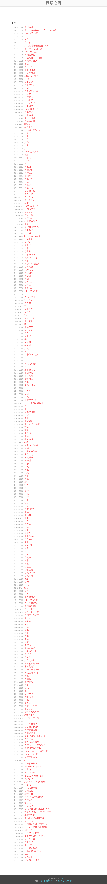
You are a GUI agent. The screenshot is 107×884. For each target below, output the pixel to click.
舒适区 (27, 566)
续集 (26, 499)
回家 (26, 293)
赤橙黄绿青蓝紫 (31, 90)
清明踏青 (28, 805)
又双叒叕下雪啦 (36, 45)
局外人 (27, 390)
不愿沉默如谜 (30, 757)
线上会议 (28, 230)
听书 (26, 260)
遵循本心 (28, 739)
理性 (26, 357)
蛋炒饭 (27, 460)
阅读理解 (28, 327)
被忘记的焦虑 (30, 221)
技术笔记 (61, 881)
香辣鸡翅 (28, 439)
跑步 (26, 542)
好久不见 (28, 299)
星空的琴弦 (29, 190)
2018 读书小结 (31, 599)
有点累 (27, 524)
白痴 (26, 78)
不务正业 (28, 545)
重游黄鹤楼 (29, 648)
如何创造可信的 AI (33, 227)
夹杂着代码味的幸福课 (34, 781)
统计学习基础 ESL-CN (48, 881)
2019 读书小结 (31, 290)
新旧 (26, 481)
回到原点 (28, 790)
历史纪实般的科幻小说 (34, 736)
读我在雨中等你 (31, 672)
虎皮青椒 (28, 454)
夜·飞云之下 (30, 296)
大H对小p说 (29, 778)
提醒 (26, 490)
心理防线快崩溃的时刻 (34, 745)
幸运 (26, 511)
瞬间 (26, 366)
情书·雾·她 (29, 536)
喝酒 (26, 527)
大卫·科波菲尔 (31, 257)
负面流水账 (29, 242)
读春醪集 (28, 681)
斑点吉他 (28, 193)
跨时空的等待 (30, 602)
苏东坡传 (28, 93)
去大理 (27, 302)
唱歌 (26, 633)
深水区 (27, 336)
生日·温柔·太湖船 (32, 424)
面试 (26, 687)
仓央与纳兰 (29, 608)
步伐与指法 (29, 384)
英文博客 (69, 881)
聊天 (26, 581)
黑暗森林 (28, 275)
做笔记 (27, 345)
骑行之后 (28, 172)
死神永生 (28, 269)
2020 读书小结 (31, 206)
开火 (26, 521)
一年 (26, 387)
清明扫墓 (28, 272)
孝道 (26, 548)
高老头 (27, 284)
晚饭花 (27, 702)
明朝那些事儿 (30, 605)
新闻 (26, 393)
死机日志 (28, 187)
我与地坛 (28, 97)
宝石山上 (28, 645)
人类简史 (28, 112)
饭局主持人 (29, 84)
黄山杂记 (28, 696)
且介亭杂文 (29, 103)
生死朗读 (28, 515)
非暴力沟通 (29, 72)
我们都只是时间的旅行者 (35, 824)
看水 (26, 699)
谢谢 (26, 518)
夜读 (26, 639)
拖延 (26, 502)
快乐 (26, 493)
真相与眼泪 (29, 733)
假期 (26, 587)
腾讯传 (27, 184)
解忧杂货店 (29, 839)
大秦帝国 (28, 239)
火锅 (26, 478)
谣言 (26, 360)
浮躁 (26, 496)
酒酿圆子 (28, 457)
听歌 (26, 563)
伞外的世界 (29, 596)
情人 (26, 333)
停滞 (26, 405)
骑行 (26, 551)
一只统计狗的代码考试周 (35, 827)
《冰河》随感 (30, 848)
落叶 (26, 36)
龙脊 (26, 142)
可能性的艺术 (30, 54)
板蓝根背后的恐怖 (32, 748)
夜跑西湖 (28, 830)
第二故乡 (28, 330)
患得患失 (28, 287)
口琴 (26, 505)
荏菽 (26, 87)
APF (26, 854)
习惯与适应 (29, 772)
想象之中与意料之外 (33, 775)
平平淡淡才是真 (31, 717)
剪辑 (26, 136)
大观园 (27, 166)
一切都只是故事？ (32, 130)
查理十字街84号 (31, 60)
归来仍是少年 (30, 651)
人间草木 (28, 66)
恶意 (26, 624)
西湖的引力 (29, 714)
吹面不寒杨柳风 (31, 711)
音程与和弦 (29, 412)
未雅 (61, 879)
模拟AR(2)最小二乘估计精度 (37, 811)
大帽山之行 (29, 508)
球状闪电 (28, 233)
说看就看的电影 (31, 663)
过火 (26, 484)
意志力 (27, 251)
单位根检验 (29, 814)
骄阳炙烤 (28, 81)
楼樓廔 (27, 133)
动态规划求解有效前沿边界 (37, 808)
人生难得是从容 (31, 611)
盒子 (26, 475)
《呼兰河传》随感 (32, 851)
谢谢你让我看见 (31, 727)
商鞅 (26, 590)
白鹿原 (27, 245)
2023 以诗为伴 (31, 75)
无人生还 (28, 281)
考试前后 (28, 421)
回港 (26, 248)
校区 (26, 642)
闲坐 (26, 675)
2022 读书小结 (31, 109)
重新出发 (28, 433)
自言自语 (28, 212)
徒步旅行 (28, 769)
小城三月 (28, 845)
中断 (26, 224)
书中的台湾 (29, 254)
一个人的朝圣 (30, 451)
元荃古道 (28, 148)
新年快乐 (28, 820)
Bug (26, 578)
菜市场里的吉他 (31, 445)
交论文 (27, 657)
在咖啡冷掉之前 (31, 614)
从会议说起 (29, 660)
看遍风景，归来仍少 (33, 57)
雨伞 (26, 430)
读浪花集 (28, 802)
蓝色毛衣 (28, 100)
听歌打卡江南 (30, 705)
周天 (26, 466)
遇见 (26, 396)
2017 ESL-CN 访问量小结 (36, 751)
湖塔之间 (53, 3)
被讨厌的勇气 (30, 199)
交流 (26, 348)
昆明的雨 (28, 27)
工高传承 (28, 857)
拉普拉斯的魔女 (31, 263)
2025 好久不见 (31, 33)
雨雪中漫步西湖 (31, 742)
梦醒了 (27, 415)
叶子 (26, 463)
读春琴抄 (28, 693)
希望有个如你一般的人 (34, 836)
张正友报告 (29, 666)
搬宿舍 (27, 533)
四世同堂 (28, 106)
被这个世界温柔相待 (33, 796)
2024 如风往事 (31, 51)
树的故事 (28, 799)
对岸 (26, 163)
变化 (26, 472)
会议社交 (28, 378)
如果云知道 (29, 69)
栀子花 (27, 784)
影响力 (27, 175)
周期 (26, 278)
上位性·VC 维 (30, 399)
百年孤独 (28, 266)
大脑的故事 (29, 121)
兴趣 (26, 554)
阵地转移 (28, 178)
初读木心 (28, 127)
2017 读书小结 (31, 754)
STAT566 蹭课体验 (33, 766)
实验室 (27, 678)
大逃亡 (27, 312)
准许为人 (28, 539)
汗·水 (26, 160)
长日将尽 (28, 196)
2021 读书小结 (31, 151)
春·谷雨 (27, 42)
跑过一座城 (29, 118)
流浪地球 (28, 557)
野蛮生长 (28, 569)
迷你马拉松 (29, 209)
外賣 (26, 487)
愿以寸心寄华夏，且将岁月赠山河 (40, 30)
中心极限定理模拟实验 (34, 817)
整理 (26, 324)
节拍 (26, 427)
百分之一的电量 (31, 669)
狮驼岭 (27, 124)
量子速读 (28, 321)
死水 (26, 315)
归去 (26, 760)
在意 (26, 584)
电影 (26, 630)
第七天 (27, 618)
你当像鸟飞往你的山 (33, 48)
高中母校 (28, 842)
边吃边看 (28, 218)
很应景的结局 (30, 724)
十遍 (26, 436)
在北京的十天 (30, 787)
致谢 (26, 139)
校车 (26, 154)
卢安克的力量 (30, 730)
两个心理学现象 (31, 354)
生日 (26, 409)
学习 (26, 306)
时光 (26, 39)
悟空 (26, 63)
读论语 (27, 621)
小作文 (27, 157)
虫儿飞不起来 (30, 363)
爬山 (26, 530)
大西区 (27, 654)
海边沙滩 (28, 215)
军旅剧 (27, 342)
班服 (26, 418)
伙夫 (26, 593)
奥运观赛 (28, 169)
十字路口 (28, 708)
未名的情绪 (29, 369)
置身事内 (28, 115)
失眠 (26, 381)
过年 (26, 721)
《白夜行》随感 (31, 833)
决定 (26, 684)
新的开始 (28, 793)
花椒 (26, 203)
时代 (26, 442)
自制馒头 (28, 372)
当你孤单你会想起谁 (33, 402)
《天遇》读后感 (31, 860)
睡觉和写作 (29, 572)
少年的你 (28, 309)
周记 (26, 469)
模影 (26, 636)
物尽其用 (28, 375)
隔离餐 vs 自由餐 (32, 236)
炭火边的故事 (30, 318)
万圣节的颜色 (30, 763)
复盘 (26, 145)
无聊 (26, 448)
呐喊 (26, 181)
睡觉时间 (28, 575)
